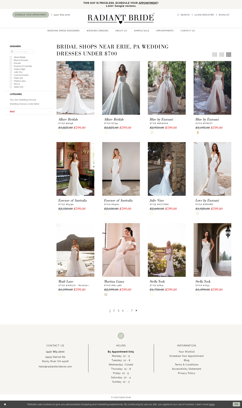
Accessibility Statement (186, 369)
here (212, 404)
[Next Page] (136, 310)
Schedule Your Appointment (186, 356)
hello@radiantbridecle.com (55, 366)
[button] (204, 15)
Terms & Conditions (187, 364)
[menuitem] (30, 15)
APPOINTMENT (148, 2)
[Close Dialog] (5, 404)
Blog (186, 360)
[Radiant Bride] (121, 18)
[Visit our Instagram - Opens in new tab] (121, 335)
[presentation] (75, 88)
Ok (236, 404)
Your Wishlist (187, 351)
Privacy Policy (186, 373)
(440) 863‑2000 (55, 351)
